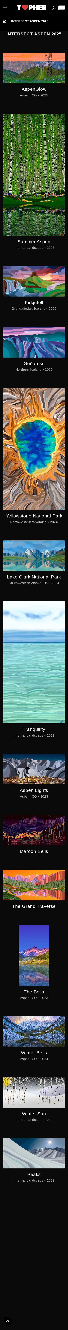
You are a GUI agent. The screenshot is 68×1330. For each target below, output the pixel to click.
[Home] (5, 21)
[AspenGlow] (34, 68)
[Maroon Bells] (34, 830)
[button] (5, 7)
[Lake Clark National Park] (34, 555)
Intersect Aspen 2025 (29, 21)
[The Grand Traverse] (34, 885)
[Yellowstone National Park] (34, 449)
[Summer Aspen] (34, 175)
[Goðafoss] (34, 342)
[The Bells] (34, 955)
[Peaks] (34, 1153)
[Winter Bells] (34, 1031)
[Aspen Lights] (34, 769)
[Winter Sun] (34, 1092)
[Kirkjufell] (34, 281)
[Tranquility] (34, 662)
